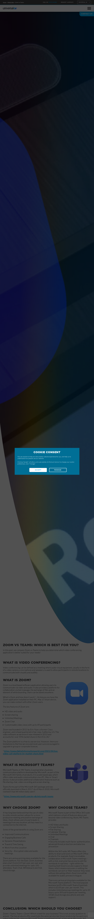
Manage (57, 470)
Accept (38, 470)
